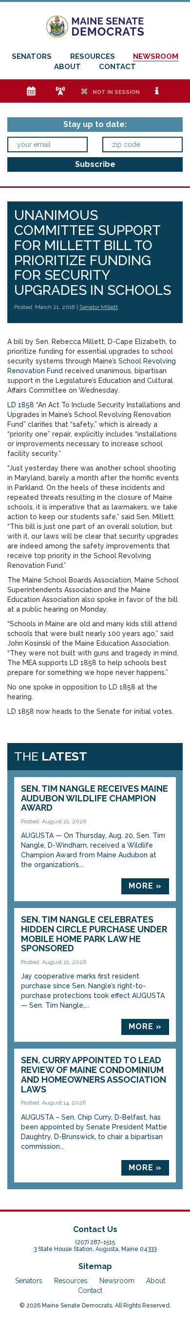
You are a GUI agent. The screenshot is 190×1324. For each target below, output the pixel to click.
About (67, 66)
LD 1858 (20, 405)
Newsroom (155, 56)
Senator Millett (98, 307)
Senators (32, 56)
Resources (92, 56)
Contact (117, 66)
